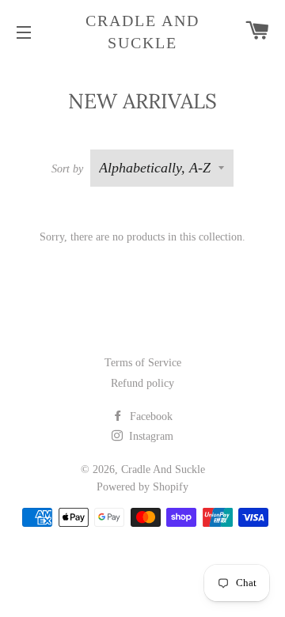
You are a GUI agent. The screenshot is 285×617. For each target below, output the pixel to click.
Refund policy (142, 383)
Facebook (150, 416)
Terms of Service (142, 363)
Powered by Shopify (142, 487)
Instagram (149, 436)
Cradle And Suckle (143, 31)
